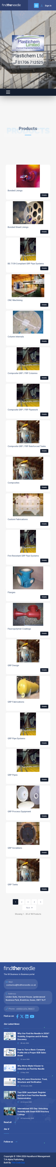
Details (44, 195)
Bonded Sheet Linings (18, 227)
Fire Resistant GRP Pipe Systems (23, 556)
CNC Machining (15, 300)
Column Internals (16, 336)
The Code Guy (18, 1162)
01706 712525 (30, 62)
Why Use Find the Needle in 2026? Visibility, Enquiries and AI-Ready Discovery (33, 1036)
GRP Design (13, 665)
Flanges (11, 592)
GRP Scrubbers (15, 848)
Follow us (9, 1141)
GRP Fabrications (16, 702)
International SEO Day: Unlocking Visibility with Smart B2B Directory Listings (33, 1111)
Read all (8, 1122)
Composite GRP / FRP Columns (23, 373)
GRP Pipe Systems (16, 738)
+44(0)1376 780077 (25, 1009)
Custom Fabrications (18, 519)
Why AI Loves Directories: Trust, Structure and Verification (32, 1080)
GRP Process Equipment (19, 811)
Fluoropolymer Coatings (19, 629)
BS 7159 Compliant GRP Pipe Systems (26, 263)
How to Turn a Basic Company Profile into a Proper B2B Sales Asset (31, 1052)
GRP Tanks (13, 884)
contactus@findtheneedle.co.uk (21, 985)
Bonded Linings (15, 190)
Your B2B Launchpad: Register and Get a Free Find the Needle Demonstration (31, 1095)
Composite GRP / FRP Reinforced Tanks (27, 446)
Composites (13, 483)
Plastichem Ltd (28, 56)
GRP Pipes (13, 775)
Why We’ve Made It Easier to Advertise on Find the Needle (30, 1067)
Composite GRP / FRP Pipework (23, 409)
